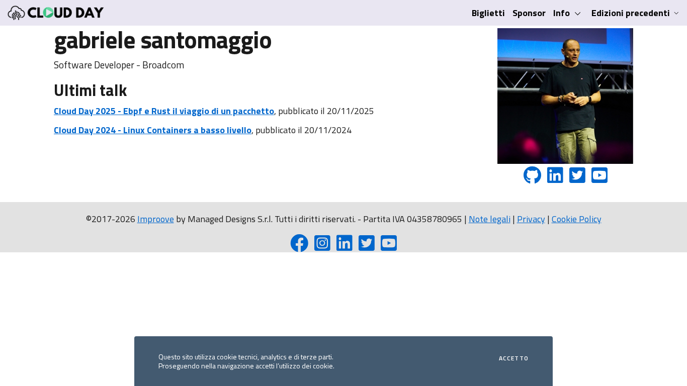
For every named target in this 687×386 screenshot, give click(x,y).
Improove (155, 219)
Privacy (531, 219)
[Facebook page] (299, 246)
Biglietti (488, 13)
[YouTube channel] (389, 246)
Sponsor (529, 13)
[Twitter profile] (367, 246)
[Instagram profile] (322, 246)
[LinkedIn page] (344, 246)
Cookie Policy (577, 219)
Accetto (514, 358)
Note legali (489, 219)
